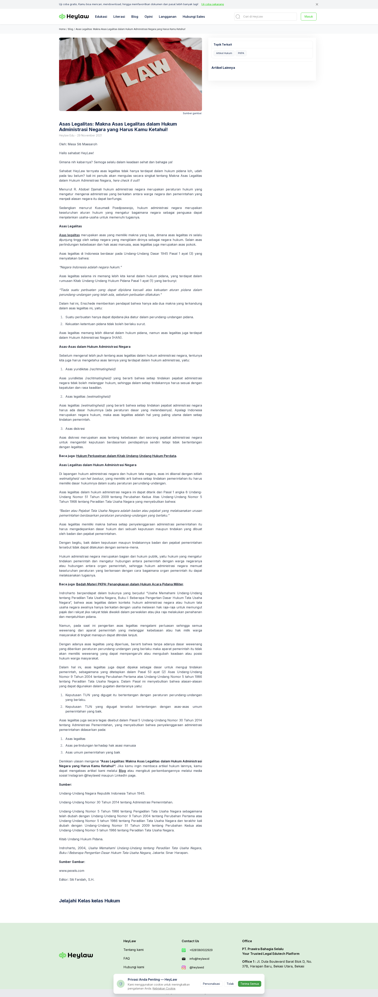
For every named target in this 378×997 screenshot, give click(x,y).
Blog (122, 771)
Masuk (309, 16)
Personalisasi (211, 983)
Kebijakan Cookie (164, 988)
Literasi (119, 17)
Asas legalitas (69, 235)
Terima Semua (249, 983)
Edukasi (101, 17)
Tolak (230, 983)
